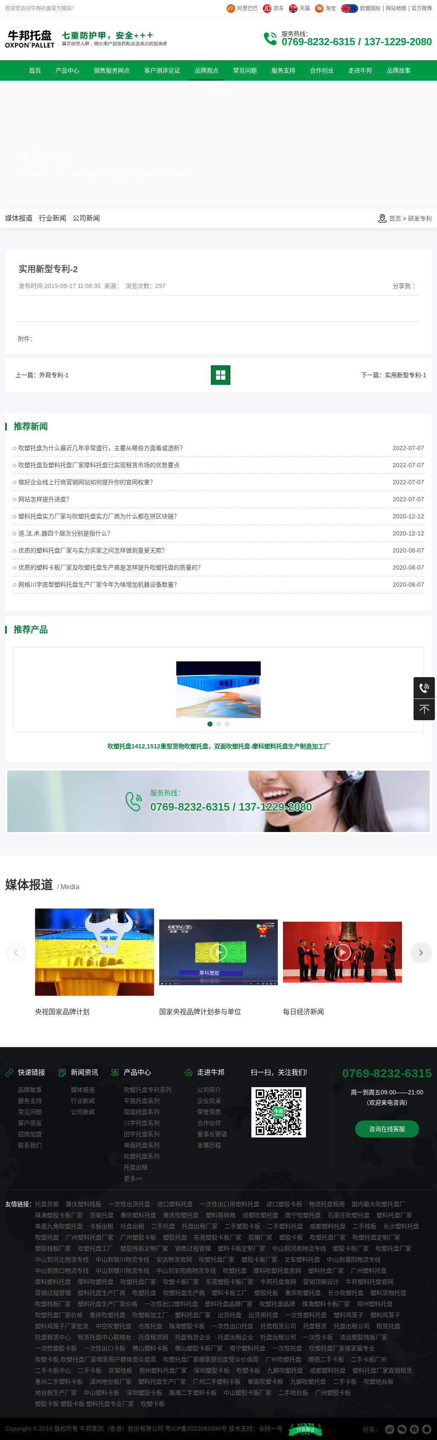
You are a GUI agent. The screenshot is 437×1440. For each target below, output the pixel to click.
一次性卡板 (318, 1337)
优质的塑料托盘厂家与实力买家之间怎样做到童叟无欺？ (93, 550)
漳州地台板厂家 (110, 1381)
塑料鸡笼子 (349, 1315)
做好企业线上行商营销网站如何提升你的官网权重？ (87, 482)
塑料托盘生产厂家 (162, 1381)
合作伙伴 (209, 1123)
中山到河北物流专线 (62, 1259)
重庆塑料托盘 (138, 1215)
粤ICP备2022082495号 (196, 1428)
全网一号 (271, 1428)
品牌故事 (30, 1089)
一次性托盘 (287, 1348)
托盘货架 (47, 1204)
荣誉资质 (209, 1111)
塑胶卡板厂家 (351, 1248)
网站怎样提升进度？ (45, 499)
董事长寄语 (212, 1134)
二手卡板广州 (369, 1359)
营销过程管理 (53, 1292)
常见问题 (30, 1111)
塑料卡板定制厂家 (241, 1248)
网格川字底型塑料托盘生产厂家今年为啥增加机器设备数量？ (99, 584)
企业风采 (209, 1100)
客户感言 (30, 1123)
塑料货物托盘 (388, 1292)
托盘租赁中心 (53, 1337)
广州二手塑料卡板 (217, 1381)
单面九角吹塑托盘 (59, 1226)
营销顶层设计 (321, 1281)
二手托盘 (163, 1226)
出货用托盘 (263, 1315)
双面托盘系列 (142, 1111)
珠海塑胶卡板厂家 (59, 1215)
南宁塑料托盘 (247, 1348)
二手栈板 (364, 1226)
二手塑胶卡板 (242, 1226)
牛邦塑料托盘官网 (369, 1281)
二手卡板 (90, 1370)
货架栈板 (120, 1370)
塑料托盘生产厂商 (101, 1292)
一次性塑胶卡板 (56, 1348)
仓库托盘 (150, 1326)
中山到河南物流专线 (299, 1248)
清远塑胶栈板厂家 (363, 1337)
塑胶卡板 (291, 1237)
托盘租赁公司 (278, 1326)
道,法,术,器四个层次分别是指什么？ (65, 533)
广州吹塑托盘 (283, 1359)
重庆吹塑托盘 (181, 1215)
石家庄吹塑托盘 (349, 1215)
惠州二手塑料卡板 (59, 1381)
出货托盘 (230, 1315)
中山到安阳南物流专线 (186, 1270)
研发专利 (420, 218)
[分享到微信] (402, 1429)
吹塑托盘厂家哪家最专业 (342, 1348)
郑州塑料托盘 (375, 1303)
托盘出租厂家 (200, 1226)
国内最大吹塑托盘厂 (378, 1204)
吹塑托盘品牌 (277, 1303)
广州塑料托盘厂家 (90, 1237)
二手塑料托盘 (285, 1226)
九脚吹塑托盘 (285, 1370)
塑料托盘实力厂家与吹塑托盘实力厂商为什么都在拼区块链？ (99, 516)
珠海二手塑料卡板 (193, 1392)
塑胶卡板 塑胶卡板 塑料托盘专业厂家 (84, 1403)
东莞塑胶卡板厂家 (218, 1237)
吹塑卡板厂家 (181, 1281)
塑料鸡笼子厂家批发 (62, 1326)
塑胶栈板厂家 (53, 1248)
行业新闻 (52, 218)
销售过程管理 (193, 1248)
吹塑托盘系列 (142, 1156)
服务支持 (30, 1100)
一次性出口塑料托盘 (171, 1303)
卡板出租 (102, 1226)
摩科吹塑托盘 (96, 1281)
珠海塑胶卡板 (187, 1326)
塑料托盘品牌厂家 (229, 1303)
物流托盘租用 (327, 1204)
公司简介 (209, 1089)
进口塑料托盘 (175, 1204)
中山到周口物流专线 (62, 1270)
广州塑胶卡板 (138, 1237)
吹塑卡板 (248, 1370)
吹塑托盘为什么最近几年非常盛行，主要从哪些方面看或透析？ (102, 448)
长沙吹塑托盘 (346, 1292)
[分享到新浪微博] (390, 1429)
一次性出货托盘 (129, 1204)
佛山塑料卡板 (150, 1348)
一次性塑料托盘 (306, 1315)
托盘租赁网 (153, 1337)
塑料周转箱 (221, 1215)
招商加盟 (30, 1134)
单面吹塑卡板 (265, 1381)
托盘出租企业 (235, 1337)
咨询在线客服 (387, 1129)
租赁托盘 (388, 1326)
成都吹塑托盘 (260, 1215)
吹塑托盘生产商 (184, 1292)
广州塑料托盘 (369, 1270)
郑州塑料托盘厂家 (163, 1370)
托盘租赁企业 (193, 1337)
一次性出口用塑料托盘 (229, 1204)
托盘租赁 (315, 1326)
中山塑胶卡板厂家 (247, 1392)
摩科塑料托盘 (53, 1281)
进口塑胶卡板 (284, 1204)
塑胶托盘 (175, 1237)
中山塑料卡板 (101, 1392)
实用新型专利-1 (405, 375)
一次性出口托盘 (232, 1326)
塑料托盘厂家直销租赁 (382, 1370)
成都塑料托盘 (328, 1226)
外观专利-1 (54, 375)
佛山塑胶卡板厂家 (199, 1348)
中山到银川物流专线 (122, 1259)
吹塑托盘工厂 (96, 1248)
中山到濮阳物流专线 (354, 1259)
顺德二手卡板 (326, 1359)
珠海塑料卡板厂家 (326, 1303)
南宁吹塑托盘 (303, 1215)
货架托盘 (102, 1215)
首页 (395, 218)
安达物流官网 (174, 1259)
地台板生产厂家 (56, 1392)
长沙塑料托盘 (401, 1226)
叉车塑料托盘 (302, 1259)
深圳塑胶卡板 (212, 1370)
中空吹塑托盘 (113, 1326)
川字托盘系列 (142, 1123)
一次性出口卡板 (104, 1348)
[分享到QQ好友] (427, 1429)
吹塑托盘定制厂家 (376, 1237)
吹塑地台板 (378, 1381)
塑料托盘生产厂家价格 (107, 1303)
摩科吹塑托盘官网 (277, 1270)
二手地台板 (293, 1392)
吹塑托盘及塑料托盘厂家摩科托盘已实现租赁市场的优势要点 (99, 465)
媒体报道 (18, 218)
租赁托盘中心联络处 (104, 1337)
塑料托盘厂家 (394, 1215)
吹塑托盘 (47, 1237)
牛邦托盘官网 (278, 1281)
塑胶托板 (266, 1292)
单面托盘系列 (142, 1145)
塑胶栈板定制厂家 (144, 1248)
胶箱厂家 (260, 1237)
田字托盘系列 (142, 1134)
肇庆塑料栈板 (84, 1204)
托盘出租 (136, 1167)
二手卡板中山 (53, 1370)
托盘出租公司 (352, 1326)
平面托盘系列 (142, 1100)
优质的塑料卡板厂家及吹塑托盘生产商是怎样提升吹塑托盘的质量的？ (111, 567)
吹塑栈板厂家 (53, 1303)
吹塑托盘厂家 (328, 1237)
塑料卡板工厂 (230, 1292)
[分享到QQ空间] (414, 1429)
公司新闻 (86, 218)
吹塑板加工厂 (150, 1315)
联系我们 (30, 1145)
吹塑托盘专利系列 (148, 1089)
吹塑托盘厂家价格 (59, 1315)
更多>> (133, 1178)
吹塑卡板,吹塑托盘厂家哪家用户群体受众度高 (95, 1359)
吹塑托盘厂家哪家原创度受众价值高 (211, 1359)
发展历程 (209, 1145)
